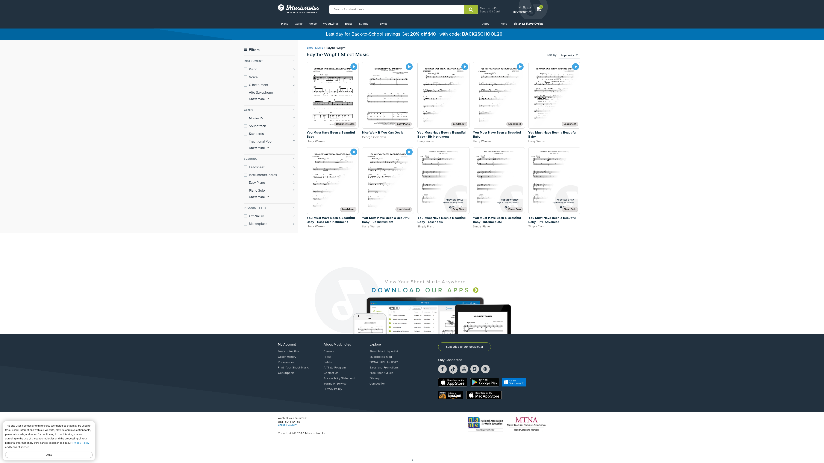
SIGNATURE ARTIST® (384, 362)
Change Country (287, 425)
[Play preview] (353, 66)
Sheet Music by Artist (384, 351)
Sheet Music (315, 47)
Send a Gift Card (490, 11)
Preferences (286, 362)
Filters (252, 50)
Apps (485, 23)
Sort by (551, 55)
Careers (329, 351)
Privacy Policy (333, 389)
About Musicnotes (337, 344)
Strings (363, 23)
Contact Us (331, 372)
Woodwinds (331, 23)
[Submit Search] (471, 9)
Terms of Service (335, 383)
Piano (284, 23)
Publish (328, 362)
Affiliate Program (335, 367)
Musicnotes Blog (381, 356)
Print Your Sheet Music (293, 367)
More (505, 25)
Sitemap (375, 378)
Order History (287, 356)
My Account (520, 11)
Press (327, 356)
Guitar (299, 23)
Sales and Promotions (384, 367)
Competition (378, 383)
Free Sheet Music (381, 372)
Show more (257, 99)
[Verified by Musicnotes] (262, 216)
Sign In (527, 7)
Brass (349, 23)
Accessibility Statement (339, 378)
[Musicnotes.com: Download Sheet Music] (298, 8)
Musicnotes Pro (489, 8)
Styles (384, 23)
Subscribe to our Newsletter (464, 346)
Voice (313, 23)
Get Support (286, 372)
